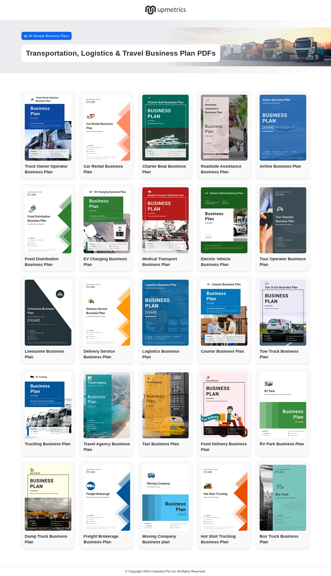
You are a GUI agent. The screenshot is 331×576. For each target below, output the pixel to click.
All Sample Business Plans (48, 36)
